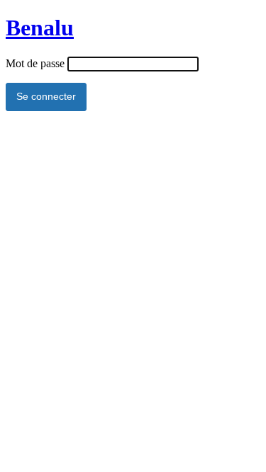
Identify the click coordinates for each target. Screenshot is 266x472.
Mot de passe (35, 63)
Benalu (40, 27)
